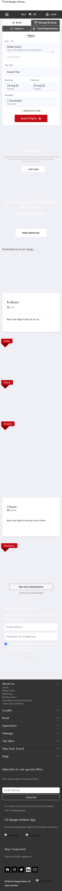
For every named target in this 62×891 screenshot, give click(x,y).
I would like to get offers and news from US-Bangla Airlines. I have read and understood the (31, 647)
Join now (33, 169)
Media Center (8, 690)
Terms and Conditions (13, 703)
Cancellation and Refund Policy (17, 700)
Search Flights (28, 118)
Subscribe (31, 657)
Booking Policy (9, 697)
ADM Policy (7, 694)
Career (5, 687)
